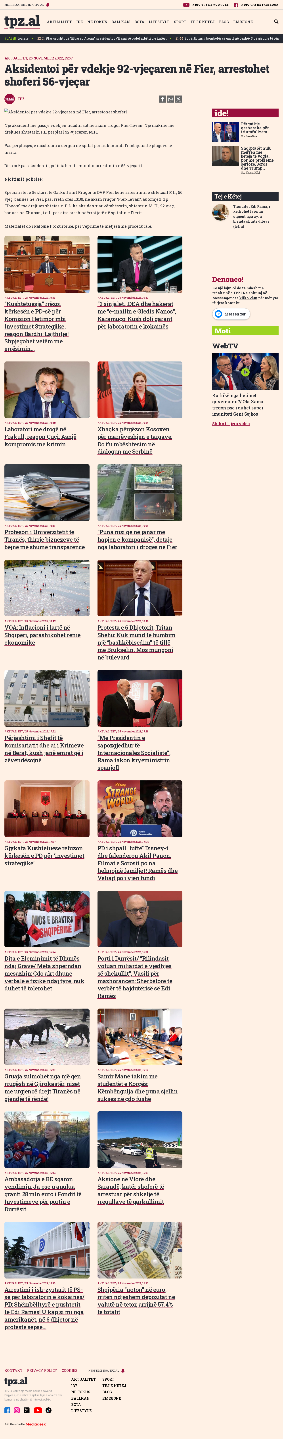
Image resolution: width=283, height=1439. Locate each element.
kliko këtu (248, 298)
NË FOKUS (97, 22)
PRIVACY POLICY (42, 1370)
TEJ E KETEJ (203, 22)
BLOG (224, 22)
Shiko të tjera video (231, 423)
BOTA (139, 22)
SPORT (180, 22)
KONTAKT (13, 1370)
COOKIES (69, 1370)
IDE (79, 22)
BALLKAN (120, 22)
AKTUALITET (59, 22)
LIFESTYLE (159, 22)
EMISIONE (243, 22)
